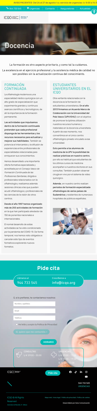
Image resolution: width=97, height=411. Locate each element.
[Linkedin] (81, 372)
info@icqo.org (63, 283)
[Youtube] (86, 376)
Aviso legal (56, 397)
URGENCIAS (84, 386)
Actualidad (85, 8)
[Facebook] (70, 372)
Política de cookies (83, 397)
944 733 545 (27, 283)
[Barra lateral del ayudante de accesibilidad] (94, 12)
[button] (48, 342)
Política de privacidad (69, 397)
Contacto (50, 8)
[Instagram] (86, 372)
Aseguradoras (67, 8)
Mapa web (48, 397)
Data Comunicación (82, 403)
